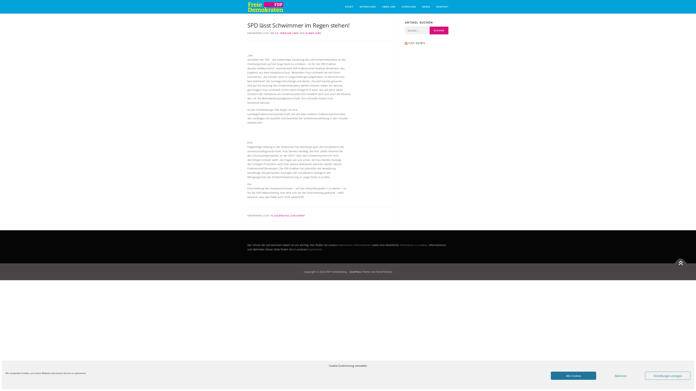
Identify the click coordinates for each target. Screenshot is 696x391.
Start (349, 6)
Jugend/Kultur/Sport (289, 215)
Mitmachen (368, 6)
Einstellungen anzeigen (668, 376)
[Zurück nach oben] (680, 263)
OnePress (355, 272)
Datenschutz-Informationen (354, 245)
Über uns (388, 6)
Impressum (315, 249)
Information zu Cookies (413, 245)
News (426, 6)
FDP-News (417, 43)
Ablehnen (621, 376)
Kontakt (442, 6)
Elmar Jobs (313, 33)
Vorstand (409, 6)
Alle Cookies (573, 376)
